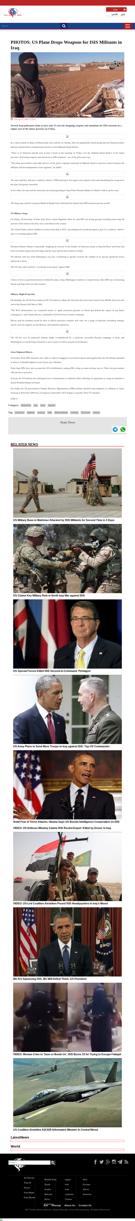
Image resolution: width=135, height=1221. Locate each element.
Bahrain (48, 1194)
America (51, 405)
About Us (69, 1206)
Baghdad (30, 413)
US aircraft (85, 413)
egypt (67, 1179)
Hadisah (96, 413)
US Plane (74, 413)
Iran (67, 1184)
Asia (85, 1179)
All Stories (29, 1178)
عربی (123, 14)
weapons (41, 413)
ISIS (49, 413)
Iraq (35, 405)
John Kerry (19, 413)
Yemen (68, 1199)
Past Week (29, 1193)
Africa (86, 1189)
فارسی (114, 14)
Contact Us (85, 1206)
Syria (43, 405)
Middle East (25, 405)
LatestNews (20, 1137)
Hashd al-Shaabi (61, 413)
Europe (86, 1184)
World (15, 1146)
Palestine (49, 1204)
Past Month (29, 1197)
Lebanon (69, 1194)
